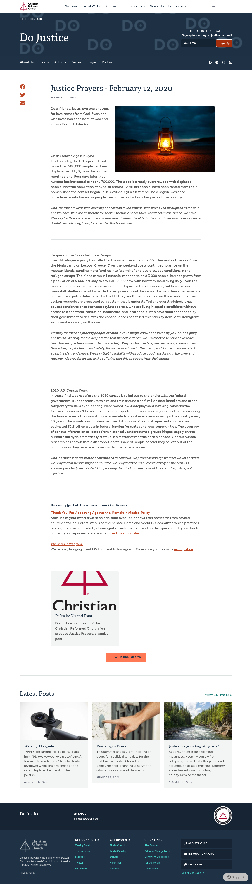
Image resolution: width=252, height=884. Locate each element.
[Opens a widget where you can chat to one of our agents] (235, 877)
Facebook (210, 63)
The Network (82, 851)
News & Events (160, 6)
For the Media (152, 863)
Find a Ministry (118, 851)
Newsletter (230, 63)
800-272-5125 (198, 843)
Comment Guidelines (157, 857)
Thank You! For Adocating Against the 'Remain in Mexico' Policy (101, 513)
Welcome (72, 6)
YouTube (217, 63)
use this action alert (125, 533)
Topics (44, 62)
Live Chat (195, 864)
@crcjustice (183, 549)
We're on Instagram (67, 544)
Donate (114, 857)
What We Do (92, 6)
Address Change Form (157, 851)
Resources (137, 6)
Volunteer (115, 863)
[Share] (23, 87)
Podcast (108, 62)
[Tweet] (23, 95)
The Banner (151, 845)
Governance (152, 868)
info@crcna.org (201, 854)
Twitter (79, 863)
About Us (27, 62)
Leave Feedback (126, 657)
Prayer (91, 62)
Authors (60, 62)
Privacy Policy (27, 872)
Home (23, 19)
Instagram (223, 63)
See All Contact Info (193, 872)
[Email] (23, 103)
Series (76, 62)
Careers (114, 868)
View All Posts (217, 695)
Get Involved (115, 6)
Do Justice (37, 19)
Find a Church (117, 845)
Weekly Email (82, 845)
